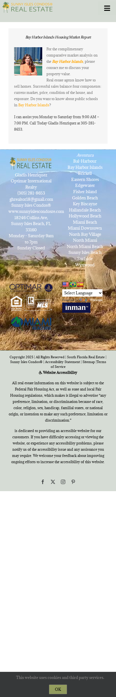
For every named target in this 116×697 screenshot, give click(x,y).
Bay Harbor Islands (33, 105)
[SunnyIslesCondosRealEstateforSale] (28, 7)
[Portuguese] (73, 285)
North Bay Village (85, 234)
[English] (65, 284)
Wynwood (85, 264)
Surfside (85, 258)
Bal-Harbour (85, 161)
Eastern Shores (85, 179)
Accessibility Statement (62, 362)
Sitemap (88, 362)
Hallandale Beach (85, 210)
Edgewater (85, 185)
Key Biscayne (85, 203)
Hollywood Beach (85, 216)
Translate (96, 300)
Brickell (85, 173)
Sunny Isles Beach (85, 252)
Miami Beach (85, 222)
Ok (58, 689)
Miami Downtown (85, 228)
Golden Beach (85, 197)
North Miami (85, 240)
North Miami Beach (85, 246)
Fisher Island (85, 191)
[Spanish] (80, 285)
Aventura (85, 155)
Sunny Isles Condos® (26, 362)
